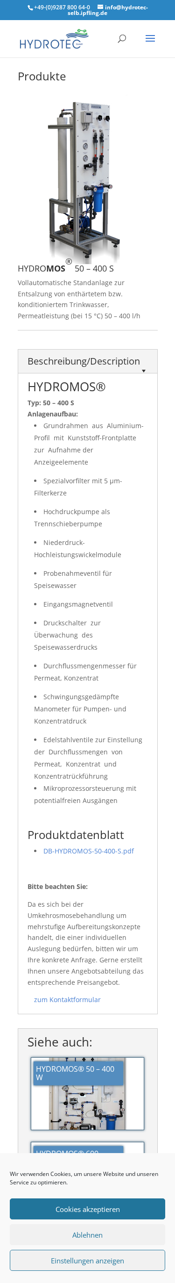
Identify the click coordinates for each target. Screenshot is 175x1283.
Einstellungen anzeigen (87, 1260)
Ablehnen (87, 1235)
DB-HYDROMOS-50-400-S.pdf (88, 850)
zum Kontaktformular (67, 999)
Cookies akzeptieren (88, 1209)
